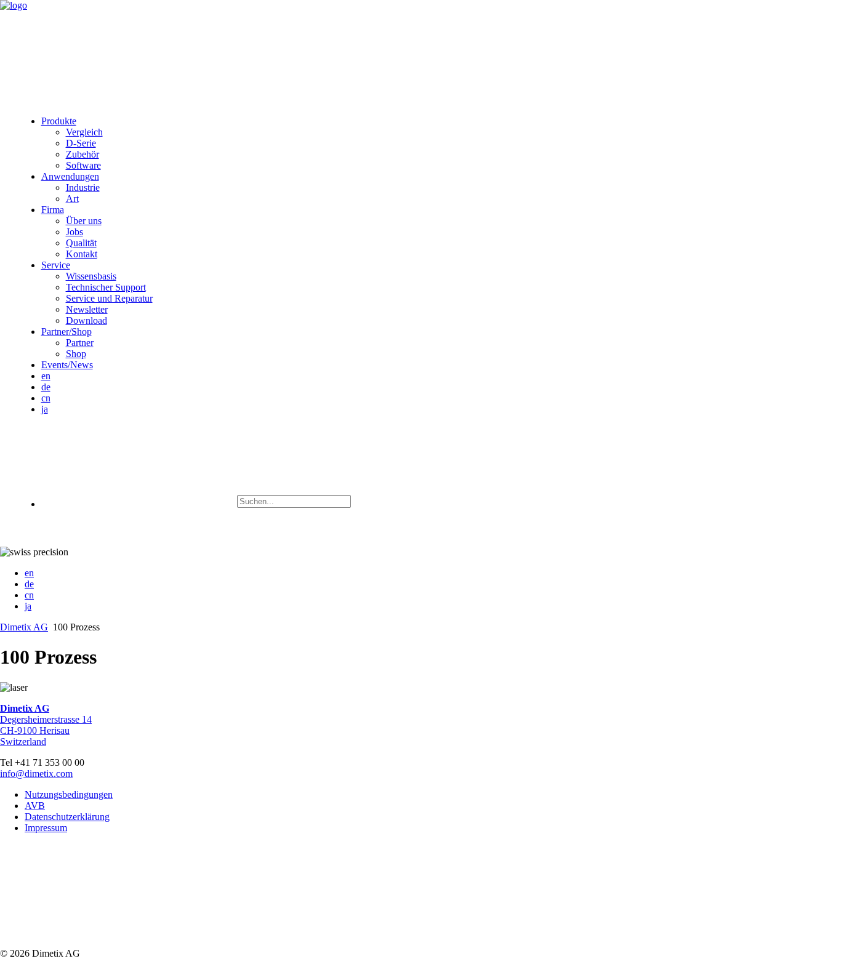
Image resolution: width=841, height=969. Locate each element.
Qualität (81, 243)
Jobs (74, 232)
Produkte (58, 121)
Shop (76, 353)
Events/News (67, 365)
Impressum (46, 827)
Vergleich (84, 132)
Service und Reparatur (109, 298)
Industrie (83, 187)
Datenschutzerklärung (67, 816)
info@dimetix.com (36, 773)
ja (44, 409)
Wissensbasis (91, 276)
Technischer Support (106, 287)
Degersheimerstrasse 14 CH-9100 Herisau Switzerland (46, 725)
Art (72, 198)
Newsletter (87, 309)
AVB (35, 805)
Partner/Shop (66, 331)
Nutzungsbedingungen (69, 794)
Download (86, 320)
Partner (80, 342)
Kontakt (81, 254)
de (45, 387)
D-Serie (81, 143)
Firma (52, 209)
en (45, 376)
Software (83, 165)
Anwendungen (70, 176)
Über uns (84, 220)
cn (45, 398)
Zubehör (82, 154)
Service (55, 265)
